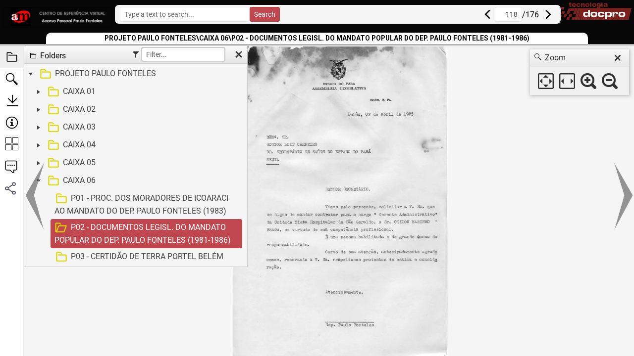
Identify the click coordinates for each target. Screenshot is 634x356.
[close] (617, 57)
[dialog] (579, 72)
